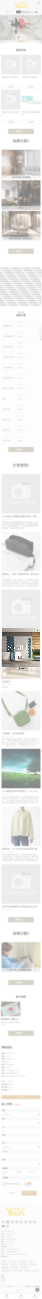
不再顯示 (22, 669)
